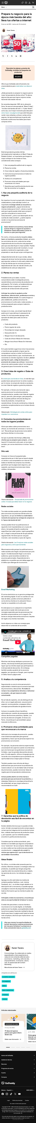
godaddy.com (26, 928)
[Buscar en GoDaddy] (33, 7)
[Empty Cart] (33, 2)
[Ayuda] (26, 2)
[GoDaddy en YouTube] (19, 1095)
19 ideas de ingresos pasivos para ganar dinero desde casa (13, 1032)
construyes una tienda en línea (13, 378)
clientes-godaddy (8, 977)
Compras (4, 1077)
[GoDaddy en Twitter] (15, 1095)
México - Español (6, 1090)
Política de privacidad (17, 1100)
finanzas (5, 994)
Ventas (5, 999)
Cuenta (3, 1072)
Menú (3, 7)
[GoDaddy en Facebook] (2, 1095)
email (4, 985)
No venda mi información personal (18, 1103)
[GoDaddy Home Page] (8, 1083)
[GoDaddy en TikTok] (11, 1095)
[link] (7, 56)
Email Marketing (8, 589)
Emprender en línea (12, 1024)
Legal (8, 1100)
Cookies (27, 1100)
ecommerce (6, 981)
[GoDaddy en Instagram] (7, 1095)
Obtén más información (12, 1039)
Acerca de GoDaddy (7, 1055)
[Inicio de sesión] (29, 2)
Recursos (4, 1064)
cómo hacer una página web (10, 113)
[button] (8, 1047)
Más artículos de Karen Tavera (13, 967)
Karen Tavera (11, 30)
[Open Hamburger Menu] (2, 2)
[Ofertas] (22, 2)
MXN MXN (29, 1090)
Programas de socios (7, 1068)
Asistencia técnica (6, 1059)
